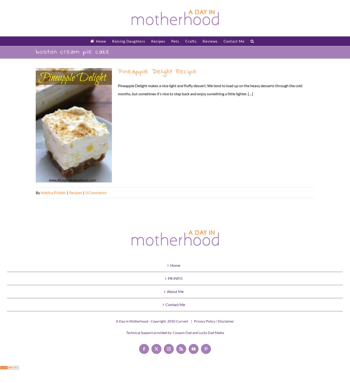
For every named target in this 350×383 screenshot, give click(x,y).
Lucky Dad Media (211, 333)
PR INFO (175, 278)
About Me (175, 291)
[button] (252, 41)
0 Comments (95, 192)
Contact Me (175, 304)
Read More (305, 192)
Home (175, 265)
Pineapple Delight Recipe (74, 125)
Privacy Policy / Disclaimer (214, 321)
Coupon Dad (182, 333)
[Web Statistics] (9, 370)
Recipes (75, 192)
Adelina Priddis (53, 192)
